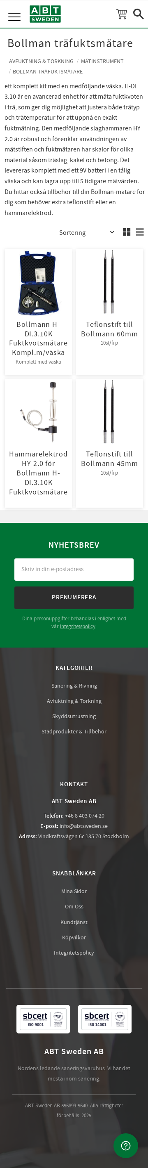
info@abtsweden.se (84, 826)
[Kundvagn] (121, 14)
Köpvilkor (74, 937)
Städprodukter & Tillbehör (74, 731)
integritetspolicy (77, 626)
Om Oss (74, 906)
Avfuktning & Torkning (74, 701)
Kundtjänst (74, 922)
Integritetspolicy (74, 953)
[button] (15, 8)
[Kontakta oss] (125, 1145)
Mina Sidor (74, 891)
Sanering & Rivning (74, 686)
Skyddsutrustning (74, 716)
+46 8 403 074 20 (84, 816)
